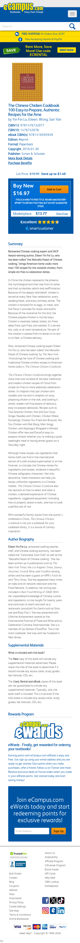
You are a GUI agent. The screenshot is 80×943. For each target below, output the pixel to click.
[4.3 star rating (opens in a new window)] (48, 222)
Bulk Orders (15, 873)
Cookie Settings (17, 906)
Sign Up (59, 831)
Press (12, 894)
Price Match (15, 898)
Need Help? (25, 933)
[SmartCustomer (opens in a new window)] (39, 228)
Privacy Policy (16, 902)
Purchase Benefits (20, 163)
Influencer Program (55, 865)
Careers (13, 877)
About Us (50, 853)
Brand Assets (52, 869)
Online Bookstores (19, 918)
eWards (13, 890)
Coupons (14, 885)
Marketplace (51, 885)
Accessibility (51, 857)
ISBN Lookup (52, 881)
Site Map (14, 910)
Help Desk (50, 877)
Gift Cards (50, 873)
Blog (11, 881)
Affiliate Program (54, 861)
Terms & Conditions (20, 914)
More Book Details (20, 158)
